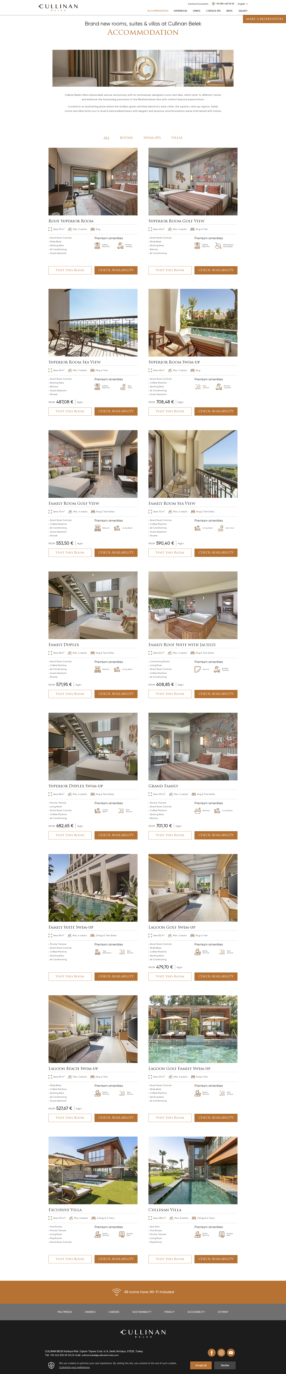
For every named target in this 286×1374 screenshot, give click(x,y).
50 (158, 935)
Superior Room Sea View (74, 362)
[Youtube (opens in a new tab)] (231, 1353)
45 (158, 228)
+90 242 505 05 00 (60, 1355)
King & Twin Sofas (105, 511)
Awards (90, 1311)
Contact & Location (198, 4)
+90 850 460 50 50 (225, 3)
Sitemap (223, 1311)
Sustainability (141, 1311)
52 (158, 652)
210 (59, 1217)
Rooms (126, 138)
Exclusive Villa (65, 1210)
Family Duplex (63, 645)
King (98, 229)
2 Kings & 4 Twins (206, 1218)
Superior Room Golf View (176, 221)
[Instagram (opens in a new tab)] (221, 1353)
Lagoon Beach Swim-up (73, 1069)
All (106, 138)
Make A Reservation (264, 19)
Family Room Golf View (73, 504)
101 (159, 1076)
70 (59, 511)
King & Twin (202, 1077)
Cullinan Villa (164, 1210)
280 (159, 1217)
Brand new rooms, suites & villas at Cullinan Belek (143, 24)
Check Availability (116, 270)
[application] (143, 1365)
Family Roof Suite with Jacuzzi (182, 645)
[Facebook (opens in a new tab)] (212, 1353)
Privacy (169, 1311)
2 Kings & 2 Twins (105, 1218)
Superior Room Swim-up (174, 362)
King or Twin (202, 229)
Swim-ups (152, 138)
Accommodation (143, 33)
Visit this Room (70, 270)
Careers (113, 1311)
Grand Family (163, 786)
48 (159, 370)
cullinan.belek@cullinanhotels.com (100, 1355)
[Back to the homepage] (143, 1333)
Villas (177, 138)
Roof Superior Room (70, 221)
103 (159, 793)
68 (58, 652)
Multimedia (65, 1311)
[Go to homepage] (58, 7)
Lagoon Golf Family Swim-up (179, 1069)
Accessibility (196, 1311)
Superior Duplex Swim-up (75, 786)
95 (58, 935)
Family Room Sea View (171, 504)
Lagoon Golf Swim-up (171, 928)
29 (58, 228)
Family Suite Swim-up (70, 928)
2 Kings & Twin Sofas (106, 935)
